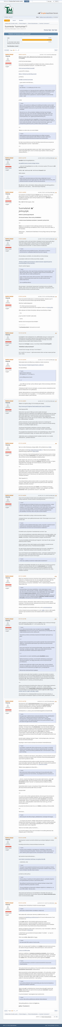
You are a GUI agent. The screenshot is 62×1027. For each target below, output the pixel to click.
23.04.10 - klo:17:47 (22, 157)
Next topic (54, 30)
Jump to (37, 1016)
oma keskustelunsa (47, 607)
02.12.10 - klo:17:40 (22, 701)
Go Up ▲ (57, 1025)
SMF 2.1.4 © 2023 (6, 1025)
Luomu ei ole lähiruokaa (24, 950)
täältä (43, 610)
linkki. (50, 447)
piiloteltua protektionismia (32, 917)
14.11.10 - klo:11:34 (22, 332)
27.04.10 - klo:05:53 (22, 192)
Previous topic (47, 30)
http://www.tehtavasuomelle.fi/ (35, 450)
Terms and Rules (51, 1025)
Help (46, 1025)
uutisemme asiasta (42, 764)
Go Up (6, 1010)
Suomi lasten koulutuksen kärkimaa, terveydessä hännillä (32, 859)
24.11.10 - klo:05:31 (22, 401)
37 (18, 50)
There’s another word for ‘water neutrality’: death (36, 690)
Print (56, 50)
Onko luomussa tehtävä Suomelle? (27, 68)
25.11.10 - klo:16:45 (22, 443)
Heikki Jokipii (9, 54)
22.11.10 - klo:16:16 (22, 359)
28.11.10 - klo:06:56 (22, 576)
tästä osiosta (35, 451)
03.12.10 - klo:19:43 (22, 902)
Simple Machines (13, 1025)
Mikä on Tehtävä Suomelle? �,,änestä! (27, 74)
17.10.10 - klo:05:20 (22, 238)
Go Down (7, 50)
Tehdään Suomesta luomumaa (26, 79)
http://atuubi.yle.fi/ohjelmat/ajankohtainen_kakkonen (31, 365)
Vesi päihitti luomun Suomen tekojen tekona (29, 163)
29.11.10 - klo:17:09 (22, 618)
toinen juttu (50, 307)
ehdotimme (30, 930)
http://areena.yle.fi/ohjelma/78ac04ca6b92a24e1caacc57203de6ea (34, 406)
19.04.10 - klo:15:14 (22, 54)
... (17, 50)
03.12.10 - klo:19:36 (22, 837)
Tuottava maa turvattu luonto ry (46, 17)
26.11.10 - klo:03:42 (22, 495)
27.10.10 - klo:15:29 (22, 296)
